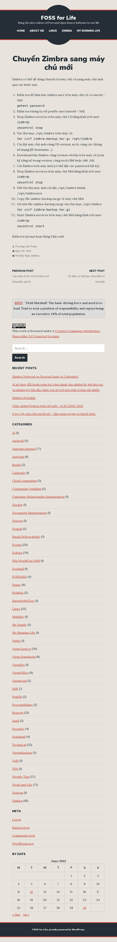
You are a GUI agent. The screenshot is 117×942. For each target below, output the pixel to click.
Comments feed (23, 835)
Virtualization (22, 752)
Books (16, 465)
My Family (19, 625)
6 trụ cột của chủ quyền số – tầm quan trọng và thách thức (54, 414)
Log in (16, 819)
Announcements (24, 449)
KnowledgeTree (23, 601)
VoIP (15, 761)
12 (31, 892)
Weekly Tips (22, 255)
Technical (19, 745)
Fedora (17, 552)
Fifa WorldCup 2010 (26, 561)
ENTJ (18, 303)
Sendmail (19, 737)
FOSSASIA (19, 577)
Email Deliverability (26, 537)
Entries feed (21, 827)
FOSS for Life (58, 17)
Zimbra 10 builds (23, 398)
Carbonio (18, 473)
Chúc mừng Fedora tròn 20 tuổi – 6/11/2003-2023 (47, 406)
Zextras (17, 792)
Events (17, 545)
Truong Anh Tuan (26, 246)
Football (18, 569)
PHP (15, 689)
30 (84, 908)
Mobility (18, 617)
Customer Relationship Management (38, 497)
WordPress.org (23, 843)
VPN (15, 769)
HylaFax (18, 592)
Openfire (18, 665)
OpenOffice (20, 672)
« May (16, 914)
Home (21, 31)
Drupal (17, 529)
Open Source (21, 649)
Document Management (29, 513)
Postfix (17, 697)
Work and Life (22, 785)
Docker (17, 505)
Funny (16, 585)
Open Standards (23, 657)
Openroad (19, 681)
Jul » (26, 914)
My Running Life (88, 31)
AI (13, 433)
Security (18, 729)
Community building (26, 489)
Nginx (16, 641)
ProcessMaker (22, 705)
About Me (37, 31)
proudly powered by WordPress (66, 929)
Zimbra (67, 31)
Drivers (17, 521)
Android (18, 441)
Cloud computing (24, 481)
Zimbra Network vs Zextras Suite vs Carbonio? (45, 376)
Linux (53, 31)
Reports (17, 712)
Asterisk (18, 457)
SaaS (15, 721)
